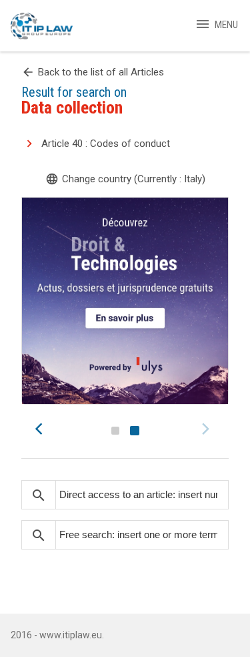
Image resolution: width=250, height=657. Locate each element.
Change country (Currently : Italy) (125, 179)
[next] (207, 428)
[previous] (42, 428)
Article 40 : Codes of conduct (105, 144)
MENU (216, 24)
